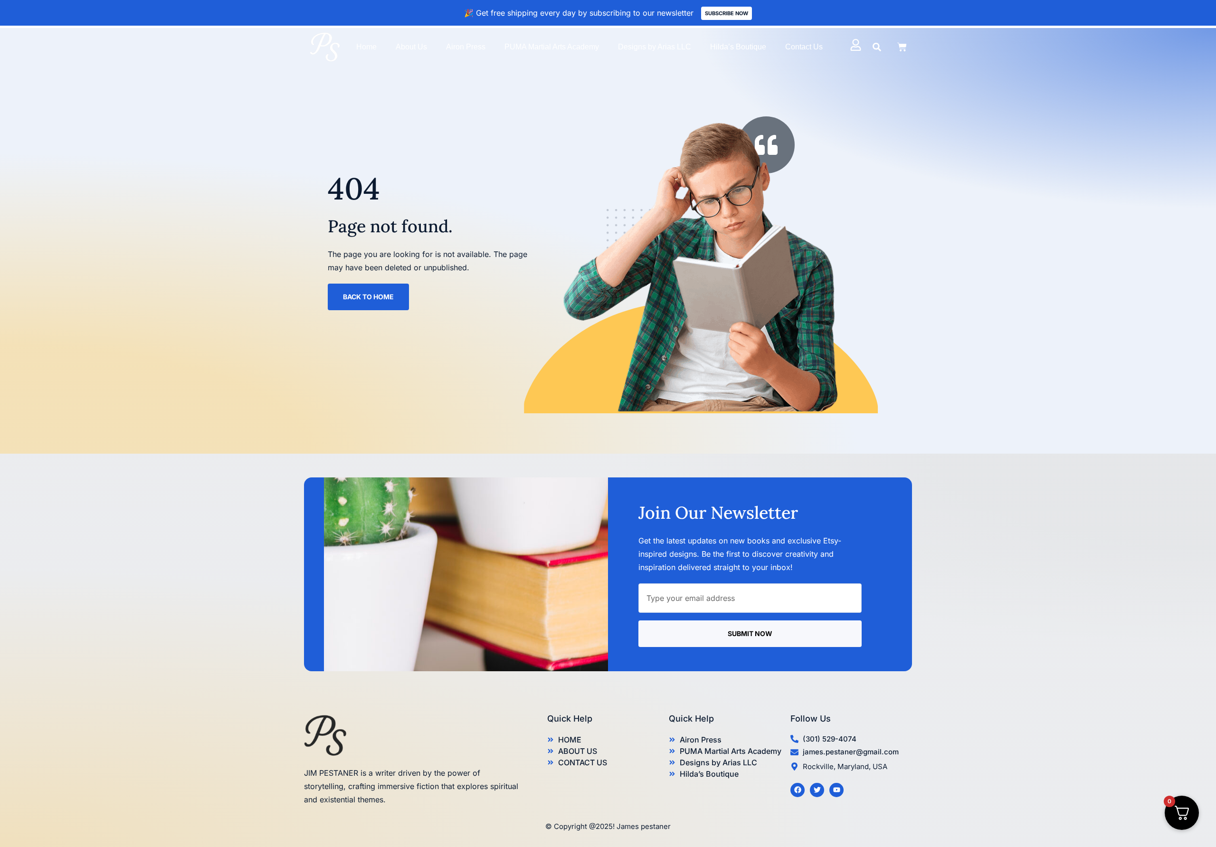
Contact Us (804, 47)
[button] (877, 47)
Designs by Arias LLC (654, 47)
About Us (411, 47)
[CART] (902, 47)
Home (366, 47)
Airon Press (465, 47)
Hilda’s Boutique (738, 47)
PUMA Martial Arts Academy (551, 47)
